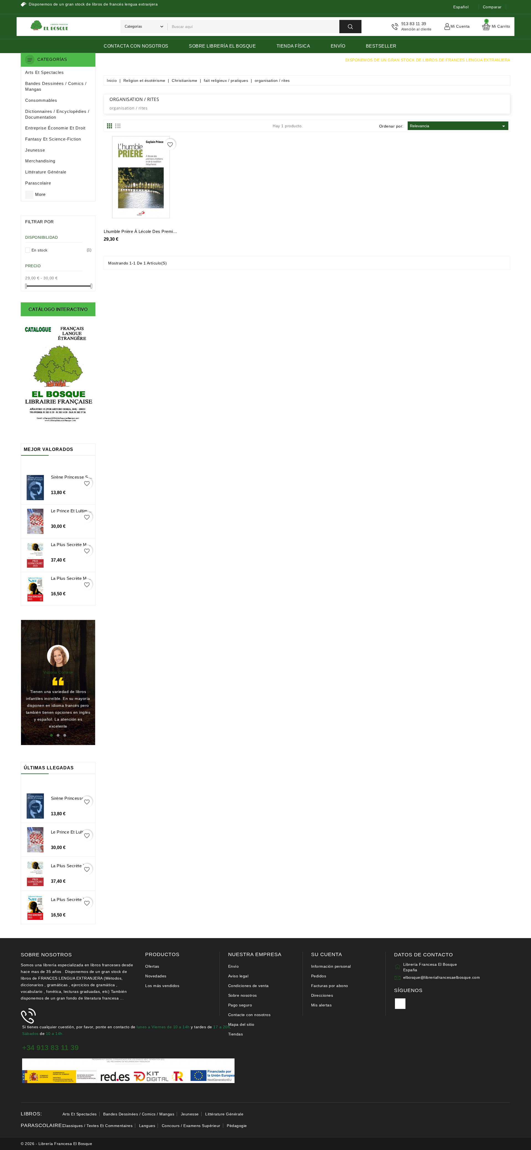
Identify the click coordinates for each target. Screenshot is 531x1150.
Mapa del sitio (241, 1024)
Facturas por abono (329, 985)
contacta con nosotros (136, 46)
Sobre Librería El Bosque (222, 46)
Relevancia (458, 126)
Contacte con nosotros (249, 1015)
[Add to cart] (122, 179)
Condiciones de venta (248, 985)
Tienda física (293, 46)
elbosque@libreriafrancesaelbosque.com (441, 977)
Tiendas (235, 1034)
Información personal (331, 966)
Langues (147, 1125)
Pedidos (318, 976)
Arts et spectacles (80, 1114)
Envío (338, 46)
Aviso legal (238, 976)
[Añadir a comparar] (159, 179)
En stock (60, 250)
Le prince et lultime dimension (81, 510)
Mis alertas (321, 1005)
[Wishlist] (147, 179)
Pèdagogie (237, 1125)
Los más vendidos (162, 985)
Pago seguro (240, 1005)
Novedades (155, 976)
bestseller (381, 46)
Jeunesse (190, 1114)
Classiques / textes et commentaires (98, 1125)
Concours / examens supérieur (191, 1125)
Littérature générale (224, 1114)
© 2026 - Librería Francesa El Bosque (56, 1143)
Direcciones (322, 995)
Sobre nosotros (242, 995)
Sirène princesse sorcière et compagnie (90, 477)
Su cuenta (326, 954)
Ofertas (152, 966)
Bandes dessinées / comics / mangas (138, 1114)
